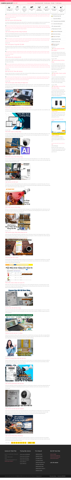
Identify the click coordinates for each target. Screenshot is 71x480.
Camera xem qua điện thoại (55, 455)
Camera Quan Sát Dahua (24, 458)
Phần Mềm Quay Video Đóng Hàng (14, 156)
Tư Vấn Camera (58, 3)
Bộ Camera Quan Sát (57, 16)
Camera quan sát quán (39, 466)
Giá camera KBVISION (61, 476)
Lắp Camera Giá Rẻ (56, 26)
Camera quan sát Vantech (24, 459)
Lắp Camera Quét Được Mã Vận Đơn (14, 383)
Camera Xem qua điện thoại (40, 462)
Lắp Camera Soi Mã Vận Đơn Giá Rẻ (14, 408)
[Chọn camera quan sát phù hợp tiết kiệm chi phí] (64, 9)
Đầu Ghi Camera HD (55, 41)
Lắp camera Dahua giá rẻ (57, 23)
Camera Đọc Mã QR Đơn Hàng (13, 308)
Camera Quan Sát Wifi (39, 3)
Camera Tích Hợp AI (55, 36)
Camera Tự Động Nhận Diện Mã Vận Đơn (15, 358)
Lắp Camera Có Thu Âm (56, 28)
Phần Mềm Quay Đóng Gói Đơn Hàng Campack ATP (18, 107)
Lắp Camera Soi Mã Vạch (11, 182)
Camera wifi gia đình (39, 456)
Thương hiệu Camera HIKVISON (59, 21)
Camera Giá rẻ (39, 476)
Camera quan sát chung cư (40, 468)
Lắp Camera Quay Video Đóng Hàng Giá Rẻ (16, 232)
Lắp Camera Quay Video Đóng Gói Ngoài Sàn (16, 82)
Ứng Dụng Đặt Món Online (11, 257)
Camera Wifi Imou (23, 461)
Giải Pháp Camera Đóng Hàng (12, 207)
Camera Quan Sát (9, 3)
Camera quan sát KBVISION (25, 454)
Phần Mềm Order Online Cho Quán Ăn (14, 282)
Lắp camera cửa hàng (39, 460)
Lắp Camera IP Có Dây (56, 39)
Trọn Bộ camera (47, 3)
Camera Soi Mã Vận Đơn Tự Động (13, 333)
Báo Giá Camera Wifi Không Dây (13, 20)
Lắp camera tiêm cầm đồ (40, 464)
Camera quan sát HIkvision (24, 456)
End (33, 442)
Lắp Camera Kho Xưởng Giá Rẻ (13, 57)
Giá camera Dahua (53, 476)
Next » (29, 442)
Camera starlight (53, 454)
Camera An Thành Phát (10, 451)
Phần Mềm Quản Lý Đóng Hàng (13, 131)
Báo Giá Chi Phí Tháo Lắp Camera (13, 71)
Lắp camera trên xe (39, 458)
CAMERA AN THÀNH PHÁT (9, 0)
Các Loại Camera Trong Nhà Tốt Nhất (14, 44)
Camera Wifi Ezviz (23, 463)
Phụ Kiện (52, 3)
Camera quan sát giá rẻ (9, 461)
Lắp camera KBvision (57, 18)
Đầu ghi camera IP (55, 44)
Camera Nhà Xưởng (39, 454)
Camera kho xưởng (39, 470)
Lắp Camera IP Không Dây (56, 31)
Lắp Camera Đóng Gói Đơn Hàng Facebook (16, 31)
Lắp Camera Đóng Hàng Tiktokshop (14, 435)
